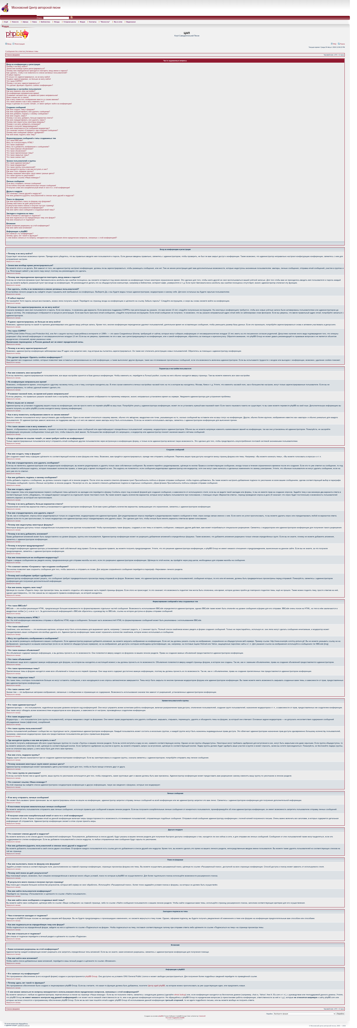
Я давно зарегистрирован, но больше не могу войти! (28, 79)
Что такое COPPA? (14, 81)
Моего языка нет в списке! (17, 97)
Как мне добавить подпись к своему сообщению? (27, 114)
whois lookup (180, 994)
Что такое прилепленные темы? (19, 153)
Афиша (25, 22)
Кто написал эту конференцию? (19, 233)
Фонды (57, 22)
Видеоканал (131, 22)
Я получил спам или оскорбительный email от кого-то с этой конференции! (38, 188)
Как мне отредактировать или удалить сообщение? (28, 112)
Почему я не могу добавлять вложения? (23, 124)
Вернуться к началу (13, 261)
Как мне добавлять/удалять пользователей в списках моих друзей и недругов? (40, 195)
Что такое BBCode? (14, 140)
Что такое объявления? (16, 151)
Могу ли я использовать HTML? (19, 142)
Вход (9, 44)
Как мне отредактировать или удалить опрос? (25, 120)
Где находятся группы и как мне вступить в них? (27, 169)
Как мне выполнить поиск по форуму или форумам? (28, 201)
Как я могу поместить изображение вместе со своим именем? (32, 99)
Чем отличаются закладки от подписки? (23, 216)
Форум (82, 22)
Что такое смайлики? (15, 145)
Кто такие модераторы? (16, 165)
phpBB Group (91, 976)
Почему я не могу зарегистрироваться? (23, 83)
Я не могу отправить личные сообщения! (23, 183)
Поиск (342, 44)
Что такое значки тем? (15, 157)
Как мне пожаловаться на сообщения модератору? (28, 128)
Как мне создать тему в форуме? (20, 109)
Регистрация (19, 44)
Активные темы (32, 51)
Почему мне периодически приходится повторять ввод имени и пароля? (37, 71)
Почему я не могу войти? (17, 66)
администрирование (175, 1019)
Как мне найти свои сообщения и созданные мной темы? (30, 210)
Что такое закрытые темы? (17, 155)
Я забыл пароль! (13, 75)
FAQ (334, 44)
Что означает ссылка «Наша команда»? (23, 178)
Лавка (34, 22)
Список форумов (13, 55)
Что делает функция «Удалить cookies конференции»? (29, 85)
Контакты (92, 22)
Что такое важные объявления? (19, 149)
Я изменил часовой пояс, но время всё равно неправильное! (32, 95)
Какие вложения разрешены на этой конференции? (28, 226)
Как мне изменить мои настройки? (20, 91)
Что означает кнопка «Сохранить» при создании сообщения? (32, 130)
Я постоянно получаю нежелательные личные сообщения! (31, 185)
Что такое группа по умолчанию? (20, 175)
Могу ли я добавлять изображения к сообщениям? (27, 147)
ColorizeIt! (202, 1016)
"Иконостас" (105, 22)
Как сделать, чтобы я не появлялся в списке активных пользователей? (36, 73)
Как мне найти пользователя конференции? (24, 208)
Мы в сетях (118, 22)
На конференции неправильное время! (22, 93)
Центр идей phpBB (156, 985)
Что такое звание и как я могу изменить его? (25, 102)
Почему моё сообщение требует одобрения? (25, 132)
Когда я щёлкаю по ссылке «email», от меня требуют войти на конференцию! (39, 104)
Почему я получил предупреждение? (22, 126)
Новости (15, 22)
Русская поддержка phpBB (175, 1018)
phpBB (160, 1016)
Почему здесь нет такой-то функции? (22, 236)
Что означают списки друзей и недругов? (23, 193)
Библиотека (45, 22)
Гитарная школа (70, 22)
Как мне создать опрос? (16, 116)
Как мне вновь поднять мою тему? (21, 135)
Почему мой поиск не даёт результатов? (23, 203)
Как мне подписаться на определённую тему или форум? (30, 218)
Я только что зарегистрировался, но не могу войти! (28, 77)
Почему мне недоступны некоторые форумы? (25, 122)
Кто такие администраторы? (18, 163)
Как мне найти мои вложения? (19, 228)
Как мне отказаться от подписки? (20, 220)
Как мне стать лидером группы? (20, 171)
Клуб (6, 22)
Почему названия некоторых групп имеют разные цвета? (30, 173)
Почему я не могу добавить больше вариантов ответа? (29, 118)
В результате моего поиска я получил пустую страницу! (30, 206)
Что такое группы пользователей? (20, 167)
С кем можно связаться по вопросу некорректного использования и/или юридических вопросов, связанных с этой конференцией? (61, 238)
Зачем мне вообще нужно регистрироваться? (25, 69)
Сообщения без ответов (15, 51)
